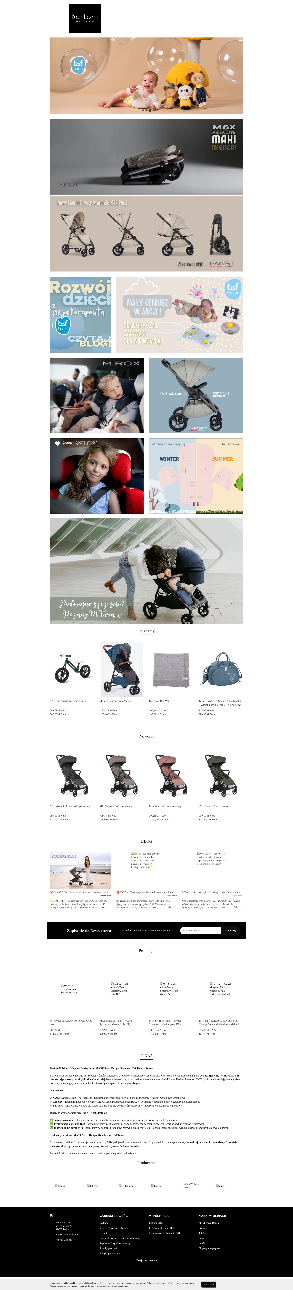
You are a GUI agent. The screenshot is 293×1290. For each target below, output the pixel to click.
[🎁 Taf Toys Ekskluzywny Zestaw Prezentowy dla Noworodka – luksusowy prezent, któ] (146, 870)
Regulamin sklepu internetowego (115, 1243)
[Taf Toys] (66, 1186)
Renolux (203, 1228)
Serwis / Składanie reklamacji (114, 1228)
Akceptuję (209, 1284)
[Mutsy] (195, 1186)
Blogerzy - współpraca (209, 1248)
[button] (114, 1215)
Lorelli (202, 1243)
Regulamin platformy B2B (161, 1228)
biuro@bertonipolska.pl (67, 1234)
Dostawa (104, 1223)
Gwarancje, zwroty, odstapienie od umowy (120, 1238)
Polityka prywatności (110, 1253)
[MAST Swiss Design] (162, 1186)
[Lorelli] (130, 1186)
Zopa (201, 1238)
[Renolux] (227, 1186)
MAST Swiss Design (209, 1223)
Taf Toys (203, 1233)
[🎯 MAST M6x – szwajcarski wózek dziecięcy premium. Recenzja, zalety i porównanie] (80, 870)
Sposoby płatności (108, 1248)
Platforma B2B (156, 1223)
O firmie (104, 1233)
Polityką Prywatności (93, 1283)
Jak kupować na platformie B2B (164, 1233)
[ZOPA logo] (98, 1186)
